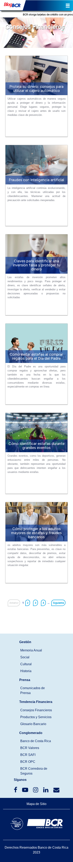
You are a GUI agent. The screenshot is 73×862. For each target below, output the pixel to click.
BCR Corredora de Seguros (33, 771)
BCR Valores (29, 748)
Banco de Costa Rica (35, 741)
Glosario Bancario (33, 724)
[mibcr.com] (11, 6)
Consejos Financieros (36, 710)
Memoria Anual (31, 650)
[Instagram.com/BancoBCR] (36, 791)
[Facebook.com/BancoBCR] (16, 791)
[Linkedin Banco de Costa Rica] (46, 791)
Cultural (26, 664)
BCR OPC (27, 761)
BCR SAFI (27, 755)
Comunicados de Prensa (32, 690)
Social (24, 657)
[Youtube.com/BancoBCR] (25, 791)
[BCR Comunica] (56, 791)
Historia (25, 671)
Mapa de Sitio (36, 804)
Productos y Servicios (36, 717)
